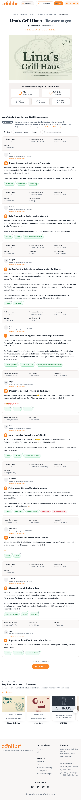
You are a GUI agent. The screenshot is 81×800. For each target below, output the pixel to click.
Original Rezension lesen (17, 158)
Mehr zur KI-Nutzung (53, 127)
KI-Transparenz (42, 771)
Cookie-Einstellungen (44, 774)
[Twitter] (37, 787)
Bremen (31, 14)
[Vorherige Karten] (5, 711)
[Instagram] (48, 787)
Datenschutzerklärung (44, 768)
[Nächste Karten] (75, 711)
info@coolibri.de (68, 764)
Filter (8, 132)
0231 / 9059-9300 (69, 770)
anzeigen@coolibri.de (70, 767)
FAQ (38, 752)
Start (14, 14)
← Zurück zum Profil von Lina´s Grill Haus (40, 30)
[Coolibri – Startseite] (11, 3)
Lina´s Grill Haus (51, 14)
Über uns (40, 749)
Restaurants (71, 3)
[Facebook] (32, 787)
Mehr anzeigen (41, 666)
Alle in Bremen (6, 692)
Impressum (40, 762)
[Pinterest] (43, 787)
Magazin (49, 3)
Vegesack (40, 14)
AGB (38, 765)
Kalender (58, 3)
